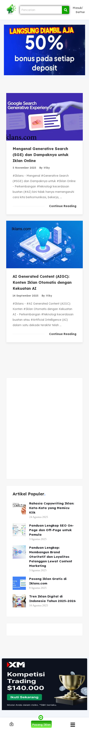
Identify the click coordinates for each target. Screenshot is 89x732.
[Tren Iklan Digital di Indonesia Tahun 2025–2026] (19, 600)
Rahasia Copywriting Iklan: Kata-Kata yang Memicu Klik (51, 507)
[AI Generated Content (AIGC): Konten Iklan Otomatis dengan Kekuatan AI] (44, 244)
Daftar (80, 12)
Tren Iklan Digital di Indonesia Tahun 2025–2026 (52, 598)
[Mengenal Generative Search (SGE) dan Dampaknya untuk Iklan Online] (44, 117)
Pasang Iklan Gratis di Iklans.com (48, 581)
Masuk (77, 8)
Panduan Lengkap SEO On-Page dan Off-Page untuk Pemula (51, 529)
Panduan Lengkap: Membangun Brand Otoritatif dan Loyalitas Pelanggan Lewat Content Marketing (50, 557)
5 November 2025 (24, 167)
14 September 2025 (25, 295)
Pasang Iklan (41, 724)
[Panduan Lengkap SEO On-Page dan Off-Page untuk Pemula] (19, 529)
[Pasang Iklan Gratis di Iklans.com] (19, 583)
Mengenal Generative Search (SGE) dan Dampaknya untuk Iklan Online (41, 154)
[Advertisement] (44, 428)
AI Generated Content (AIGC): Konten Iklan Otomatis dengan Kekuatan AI (42, 282)
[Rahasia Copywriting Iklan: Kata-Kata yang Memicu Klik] (19, 507)
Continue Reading (62, 206)
